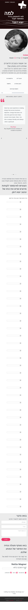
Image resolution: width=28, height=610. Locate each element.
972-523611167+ (20, 567)
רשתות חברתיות (14, 89)
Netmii (20, 600)
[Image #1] (20, 93)
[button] (14, 174)
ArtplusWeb (11, 600)
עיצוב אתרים (18, 83)
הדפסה (9, 83)
